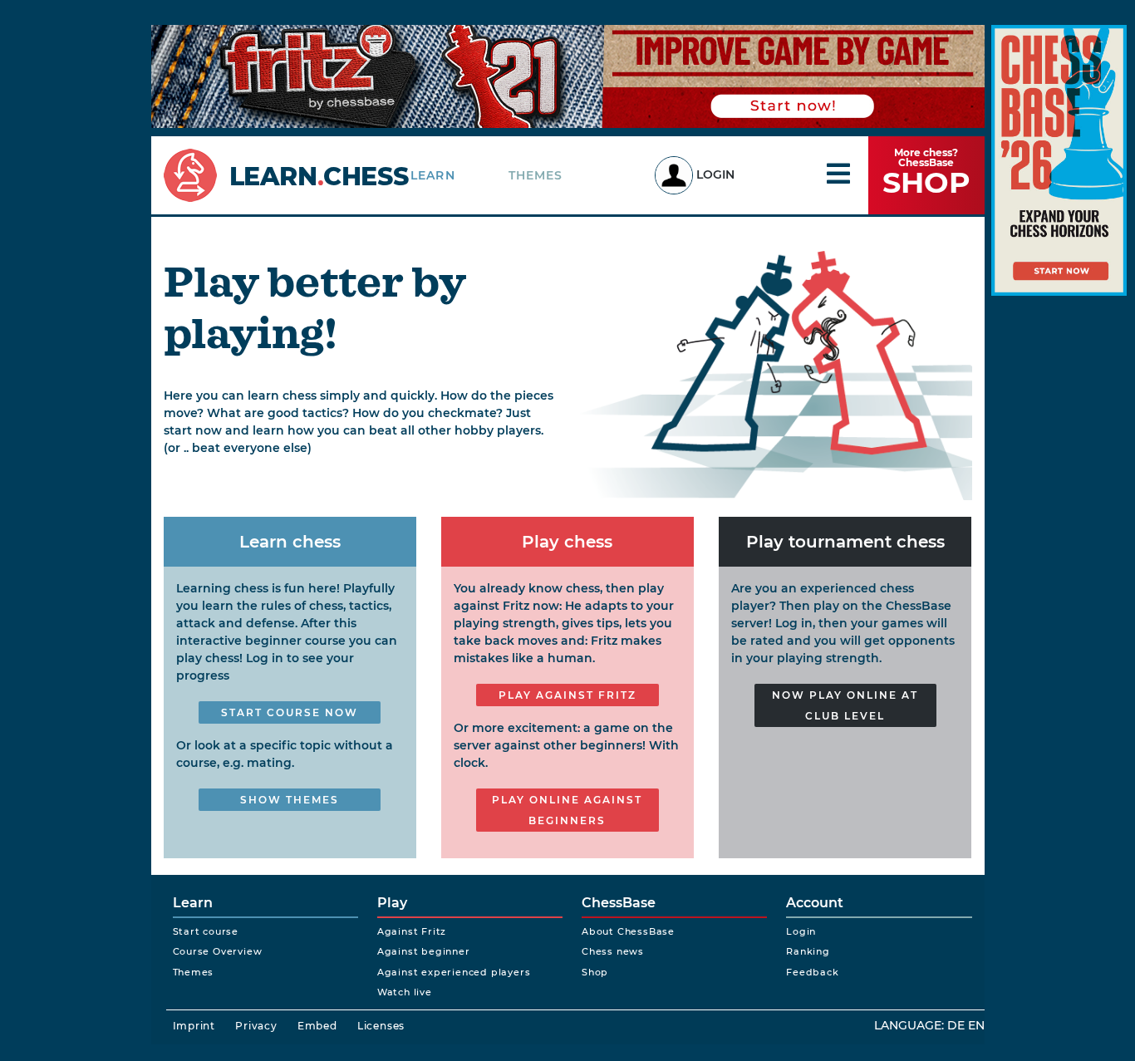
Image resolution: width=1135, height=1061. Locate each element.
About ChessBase (628, 931)
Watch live (404, 992)
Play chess (567, 542)
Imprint (194, 1025)
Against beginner (423, 951)
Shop (595, 972)
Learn (432, 175)
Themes (536, 175)
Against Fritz (411, 931)
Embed (317, 1025)
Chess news (613, 951)
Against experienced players (454, 972)
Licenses (381, 1025)
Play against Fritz (567, 695)
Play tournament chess (845, 542)
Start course (206, 931)
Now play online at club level (845, 705)
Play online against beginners (567, 810)
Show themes (289, 799)
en (976, 1025)
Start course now (289, 712)
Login (715, 174)
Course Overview (218, 951)
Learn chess (290, 542)
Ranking (808, 951)
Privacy (256, 1025)
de (956, 1025)
